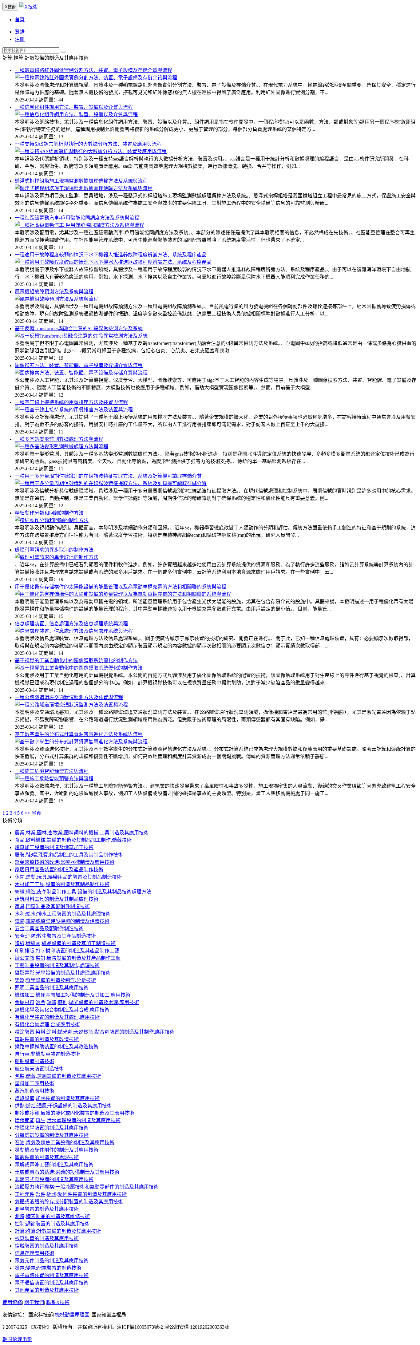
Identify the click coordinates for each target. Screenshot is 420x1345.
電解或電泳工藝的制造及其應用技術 (54, 1164)
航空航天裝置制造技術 (39, 1068)
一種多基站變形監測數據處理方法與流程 (59, 439)
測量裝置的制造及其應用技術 (47, 1209)
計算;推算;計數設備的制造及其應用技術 (58, 1231)
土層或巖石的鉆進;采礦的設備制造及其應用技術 (67, 1172)
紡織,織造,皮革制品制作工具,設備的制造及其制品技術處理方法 (83, 891)
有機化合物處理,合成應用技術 (47, 1024)
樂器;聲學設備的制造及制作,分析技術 (55, 980)
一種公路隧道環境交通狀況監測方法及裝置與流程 (69, 697)
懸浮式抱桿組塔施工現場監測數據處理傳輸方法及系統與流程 (81, 181)
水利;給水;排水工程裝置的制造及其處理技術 (63, 913)
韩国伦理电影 (17, 1339)
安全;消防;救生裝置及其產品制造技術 (55, 936)
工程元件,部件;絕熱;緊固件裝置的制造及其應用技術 (71, 1194)
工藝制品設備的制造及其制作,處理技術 (57, 965)
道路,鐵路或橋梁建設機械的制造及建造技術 (62, 921)
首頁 (20, 19)
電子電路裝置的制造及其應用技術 (52, 1275)
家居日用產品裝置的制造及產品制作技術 (59, 869)
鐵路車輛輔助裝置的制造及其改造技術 (56, 1046)
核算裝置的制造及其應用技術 (47, 1238)
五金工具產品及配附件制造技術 (49, 928)
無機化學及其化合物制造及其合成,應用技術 (62, 1009)
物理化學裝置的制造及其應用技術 (52, 1127)
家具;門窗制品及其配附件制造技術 (52, 906)
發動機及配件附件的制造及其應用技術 (56, 1150)
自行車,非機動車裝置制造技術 (47, 1054)
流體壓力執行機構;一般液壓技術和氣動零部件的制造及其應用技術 (87, 1186)
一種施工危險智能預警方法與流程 (52, 771)
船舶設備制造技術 (34, 1061)
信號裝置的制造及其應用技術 (47, 1245)
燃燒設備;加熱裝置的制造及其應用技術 (57, 1098)
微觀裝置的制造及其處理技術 (47, 1157)
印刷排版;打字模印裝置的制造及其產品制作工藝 (67, 950)
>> (27, 813)
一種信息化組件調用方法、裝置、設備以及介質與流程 (74, 107)
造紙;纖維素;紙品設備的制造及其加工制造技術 (65, 943)
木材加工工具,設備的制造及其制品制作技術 (62, 884)
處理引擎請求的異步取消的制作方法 (54, 549)
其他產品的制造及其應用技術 (47, 1290)
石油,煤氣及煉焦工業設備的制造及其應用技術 (64, 1142)
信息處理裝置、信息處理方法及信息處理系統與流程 (71, 623)
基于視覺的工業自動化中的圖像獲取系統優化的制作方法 (76, 660)
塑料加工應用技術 (34, 1083)
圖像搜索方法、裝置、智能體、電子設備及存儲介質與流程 (79, 365)
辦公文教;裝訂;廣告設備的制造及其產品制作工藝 (68, 958)
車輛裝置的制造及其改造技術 (47, 1039)
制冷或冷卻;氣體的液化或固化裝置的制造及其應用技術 (74, 1113)
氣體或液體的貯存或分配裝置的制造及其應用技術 (69, 1201)
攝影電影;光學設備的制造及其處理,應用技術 (63, 972)
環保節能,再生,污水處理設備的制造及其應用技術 (68, 1120)
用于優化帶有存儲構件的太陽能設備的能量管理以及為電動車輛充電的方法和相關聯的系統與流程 (120, 586)
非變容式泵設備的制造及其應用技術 (54, 1179)
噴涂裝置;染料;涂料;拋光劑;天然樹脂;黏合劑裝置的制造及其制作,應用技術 (95, 1031)
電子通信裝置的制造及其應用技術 (52, 1282)
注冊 (20, 39)
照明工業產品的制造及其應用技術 (52, 987)
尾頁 (36, 813)
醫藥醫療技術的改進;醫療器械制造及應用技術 (64, 862)
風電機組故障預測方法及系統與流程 (54, 291)
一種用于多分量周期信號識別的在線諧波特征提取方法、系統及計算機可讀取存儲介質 (108, 476)
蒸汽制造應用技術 (34, 1091)
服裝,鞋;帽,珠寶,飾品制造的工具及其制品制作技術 (69, 854)
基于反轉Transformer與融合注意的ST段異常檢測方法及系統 (79, 328)
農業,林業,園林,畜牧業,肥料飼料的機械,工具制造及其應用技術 (82, 832)
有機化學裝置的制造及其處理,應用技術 (57, 1017)
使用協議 (12, 1302)
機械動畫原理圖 (72, 1314)
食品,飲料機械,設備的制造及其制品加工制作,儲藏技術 (73, 840)
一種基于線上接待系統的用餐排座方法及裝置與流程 (71, 402)
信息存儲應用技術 (34, 1253)
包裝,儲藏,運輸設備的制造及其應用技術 (58, 1076)
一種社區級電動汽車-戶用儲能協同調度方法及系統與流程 (77, 217)
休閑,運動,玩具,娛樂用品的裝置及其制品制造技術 (68, 877)
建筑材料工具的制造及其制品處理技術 (56, 899)
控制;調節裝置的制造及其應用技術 (52, 1223)
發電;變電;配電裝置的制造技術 (48, 1268)
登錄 (20, 31)
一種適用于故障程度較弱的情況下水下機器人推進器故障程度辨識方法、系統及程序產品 (111, 254)
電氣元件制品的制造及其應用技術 (52, 1260)
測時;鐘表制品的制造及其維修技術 (52, 1216)
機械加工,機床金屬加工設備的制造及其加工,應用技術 (72, 995)
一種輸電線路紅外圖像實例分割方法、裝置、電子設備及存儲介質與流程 (93, 70)
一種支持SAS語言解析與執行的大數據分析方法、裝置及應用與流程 (88, 144)
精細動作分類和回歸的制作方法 (49, 513)
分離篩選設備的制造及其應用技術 (52, 1135)
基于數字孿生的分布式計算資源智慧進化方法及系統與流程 (79, 734)
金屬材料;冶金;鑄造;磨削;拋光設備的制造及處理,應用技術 (77, 1002)
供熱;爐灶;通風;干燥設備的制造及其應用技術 (63, 1105)
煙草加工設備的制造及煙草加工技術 (54, 847)
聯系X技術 (57, 1302)
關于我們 (34, 1302)
